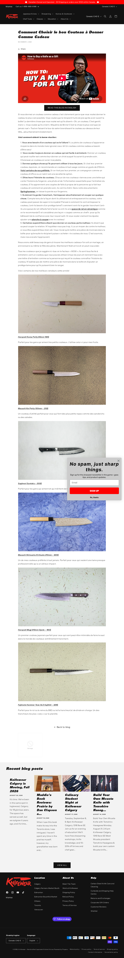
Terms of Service (69, 905)
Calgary (37, 884)
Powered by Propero (61, 949)
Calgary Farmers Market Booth (46, 888)
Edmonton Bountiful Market (45, 897)
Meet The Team (69, 884)
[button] (31, 13)
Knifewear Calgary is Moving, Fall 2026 (19, 786)
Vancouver (38, 909)
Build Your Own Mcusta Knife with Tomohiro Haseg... (103, 803)
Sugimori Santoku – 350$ (30, 483)
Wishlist (94, 911)
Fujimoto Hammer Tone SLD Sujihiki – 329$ (38, 705)
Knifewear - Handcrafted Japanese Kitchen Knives (36, 949)
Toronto (37, 905)
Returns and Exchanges (100, 898)
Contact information (95, 952)
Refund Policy (68, 897)
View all (62, 865)
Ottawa (37, 901)
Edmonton (38, 892)
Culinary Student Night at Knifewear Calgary (73, 803)
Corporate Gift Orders (100, 902)
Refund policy (74, 949)
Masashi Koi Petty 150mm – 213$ (33, 408)
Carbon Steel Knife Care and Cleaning (102, 885)
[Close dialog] (118, 461)
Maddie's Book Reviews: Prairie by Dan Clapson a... (47, 805)
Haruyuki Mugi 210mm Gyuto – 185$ (34, 630)
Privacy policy (86, 949)
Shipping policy (112, 949)
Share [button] (23, 49)
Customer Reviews (98, 907)
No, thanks (94, 497)
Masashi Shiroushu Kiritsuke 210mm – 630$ (38, 555)
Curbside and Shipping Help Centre (102, 892)
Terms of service (99, 949)
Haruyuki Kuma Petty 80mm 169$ (33, 337)
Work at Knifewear (70, 888)
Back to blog (63, 727)
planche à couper (40, 219)
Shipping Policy (68, 892)
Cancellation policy (111, 952)
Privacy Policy (68, 901)
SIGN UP (94, 491)
